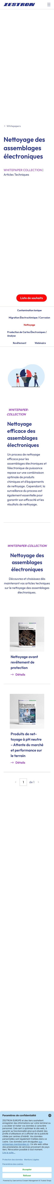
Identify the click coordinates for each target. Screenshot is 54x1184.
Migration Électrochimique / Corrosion (29, 317)
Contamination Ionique (29, 310)
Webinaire (40, 342)
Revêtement (19, 342)
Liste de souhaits (31, 298)
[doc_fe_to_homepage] (19, 4)
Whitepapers (14, 126)
